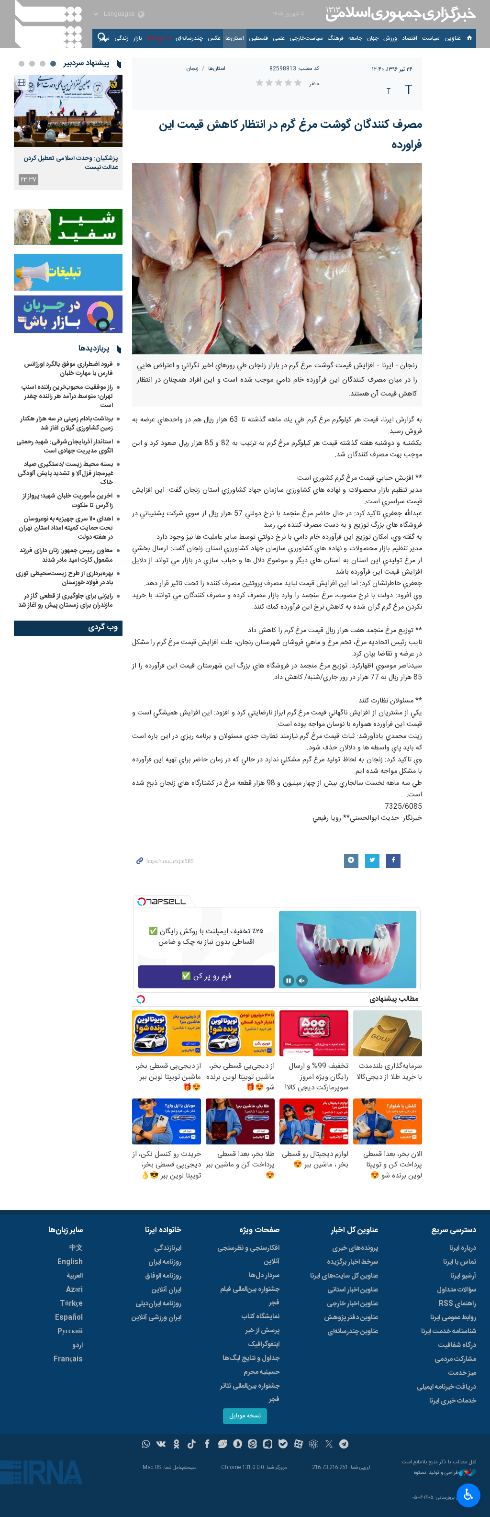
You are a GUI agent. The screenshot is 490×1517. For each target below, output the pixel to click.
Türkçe (71, 1304)
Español (69, 1318)
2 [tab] (42, 64)
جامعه (355, 38)
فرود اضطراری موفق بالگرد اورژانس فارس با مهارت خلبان (68, 369)
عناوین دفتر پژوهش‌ (351, 1318)
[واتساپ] (146, 1445)
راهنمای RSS (457, 1304)
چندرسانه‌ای (189, 38)
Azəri (74, 1290)
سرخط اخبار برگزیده (352, 1262)
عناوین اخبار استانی (352, 1290)
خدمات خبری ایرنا (452, 1401)
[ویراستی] (222, 1445)
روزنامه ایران (164, 1262)
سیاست (431, 38)
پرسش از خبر (262, 1330)
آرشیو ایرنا (463, 1276)
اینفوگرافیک (263, 1344)
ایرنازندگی (167, 1248)
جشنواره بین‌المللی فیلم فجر (249, 1296)
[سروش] (237, 1445)
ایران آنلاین (166, 1290)
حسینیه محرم (261, 1372)
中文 (76, 1248)
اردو (77, 1345)
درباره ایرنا (462, 1248)
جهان (373, 38)
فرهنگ (336, 38)
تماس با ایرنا (459, 1262)
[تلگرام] (344, 1445)
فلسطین (258, 38)
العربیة (75, 1276)
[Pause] (288, 980)
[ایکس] (329, 1445)
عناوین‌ (453, 38)
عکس (214, 38)
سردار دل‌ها (264, 1275)
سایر (105, 38)
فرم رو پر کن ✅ (206, 976)
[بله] (283, 1445)
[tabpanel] (68, 132)
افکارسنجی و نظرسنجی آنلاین (248, 1255)
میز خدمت (462, 1373)
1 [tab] (53, 64)
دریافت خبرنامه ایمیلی (446, 1387)
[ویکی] (161, 1445)
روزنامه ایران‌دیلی (158, 1304)
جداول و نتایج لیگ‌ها (251, 1358)
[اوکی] (176, 1445)
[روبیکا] (313, 1445)
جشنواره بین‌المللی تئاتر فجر (249, 1393)
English (70, 1262)
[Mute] (302, 980)
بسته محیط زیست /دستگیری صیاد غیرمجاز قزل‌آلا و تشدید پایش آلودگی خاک (65, 473)
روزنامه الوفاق (163, 1276)
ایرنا (399, 14)
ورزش (390, 38)
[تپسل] (141, 901)
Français (68, 1359)
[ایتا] (252, 1445)
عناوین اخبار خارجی (352, 1304)
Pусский (70, 1331)
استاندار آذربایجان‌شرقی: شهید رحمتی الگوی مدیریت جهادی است (64, 446)
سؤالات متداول (456, 1290)
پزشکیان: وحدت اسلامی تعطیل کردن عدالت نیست (70, 162)
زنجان (193, 68)
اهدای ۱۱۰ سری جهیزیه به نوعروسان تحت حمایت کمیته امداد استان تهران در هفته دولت (66, 528)
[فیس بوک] (206, 1445)
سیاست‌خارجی (306, 38)
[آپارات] (298, 1445)
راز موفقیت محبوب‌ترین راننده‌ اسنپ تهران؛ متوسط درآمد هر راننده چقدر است (67, 396)
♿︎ (469, 1494)
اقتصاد (409, 38)
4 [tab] (21, 64)
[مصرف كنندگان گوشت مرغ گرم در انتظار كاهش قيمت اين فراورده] (277, 258)
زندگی (121, 38)
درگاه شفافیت (457, 1345)
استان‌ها (234, 38)
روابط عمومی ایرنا (453, 1318)
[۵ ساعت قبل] (68, 111)
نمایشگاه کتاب (260, 1317)
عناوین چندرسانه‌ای (352, 1331)
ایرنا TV (156, 38)
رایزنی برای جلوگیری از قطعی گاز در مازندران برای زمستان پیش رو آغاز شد (65, 601)
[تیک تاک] (191, 1445)
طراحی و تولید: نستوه (436, 1473)
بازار (138, 38)
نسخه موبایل (245, 1416)
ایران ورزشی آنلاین (156, 1318)
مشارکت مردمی (455, 1359)
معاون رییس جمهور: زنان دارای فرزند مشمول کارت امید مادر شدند (66, 555)
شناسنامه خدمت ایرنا (448, 1331)
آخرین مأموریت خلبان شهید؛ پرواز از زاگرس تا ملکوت (68, 500)
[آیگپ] (267, 1445)
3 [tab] (32, 64)
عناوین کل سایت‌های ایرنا (344, 1276)
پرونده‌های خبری (355, 1248)
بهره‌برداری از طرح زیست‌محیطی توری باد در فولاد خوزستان (64, 578)
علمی (279, 38)
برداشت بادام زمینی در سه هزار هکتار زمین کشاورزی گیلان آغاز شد (67, 423)
